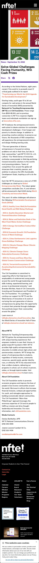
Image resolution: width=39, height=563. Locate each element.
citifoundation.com (22, 411)
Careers (5, 487)
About (4, 481)
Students (17, 492)
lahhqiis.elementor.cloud (12, 373)
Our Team (17, 494)
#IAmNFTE (18, 481)
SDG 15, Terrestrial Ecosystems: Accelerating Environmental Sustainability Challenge (18, 267)
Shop (28, 501)
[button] (9, 78)
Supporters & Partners (31, 493)
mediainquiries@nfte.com (12, 434)
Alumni (16, 485)
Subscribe (5, 472)
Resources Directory (30, 497)
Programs (5, 494)
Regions (5, 497)
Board (16, 487)
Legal (4, 474)
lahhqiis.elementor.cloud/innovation (16, 318)
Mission (4, 492)
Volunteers (18, 497)
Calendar (5, 485)
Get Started (31, 487)
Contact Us (6, 469)
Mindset (5, 490)
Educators (18, 490)
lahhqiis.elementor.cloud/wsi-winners (19, 323)
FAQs (28, 490)
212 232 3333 (6, 458)
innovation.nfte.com (12, 121)
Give (28, 485)
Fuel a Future (31, 481)
